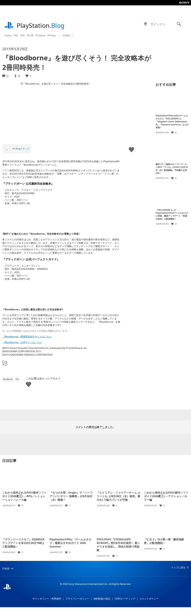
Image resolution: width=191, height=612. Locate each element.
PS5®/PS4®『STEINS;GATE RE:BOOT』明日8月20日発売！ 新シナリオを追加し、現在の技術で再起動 (118, 545)
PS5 (16, 35)
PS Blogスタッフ (20, 148)
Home (7, 35)
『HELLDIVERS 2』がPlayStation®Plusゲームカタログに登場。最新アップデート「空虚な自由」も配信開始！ (172, 214)
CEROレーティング (125, 598)
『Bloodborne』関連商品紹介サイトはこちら (26, 336)
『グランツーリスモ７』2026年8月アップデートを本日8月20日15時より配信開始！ (23, 543)
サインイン (157, 24)
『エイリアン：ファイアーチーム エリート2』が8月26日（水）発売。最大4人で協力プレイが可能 (118, 496)
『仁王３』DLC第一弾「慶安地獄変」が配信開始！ (164, 541)
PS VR (30, 35)
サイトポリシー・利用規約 (46, 598)
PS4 (22, 35)
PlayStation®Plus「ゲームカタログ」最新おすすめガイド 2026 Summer (70, 543)
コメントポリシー (149, 598)
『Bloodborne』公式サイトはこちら (22, 342)
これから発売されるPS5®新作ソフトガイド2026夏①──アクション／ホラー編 (166, 496)
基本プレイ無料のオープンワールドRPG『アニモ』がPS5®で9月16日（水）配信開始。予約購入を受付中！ (172, 168)
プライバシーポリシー (77, 598)
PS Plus (52, 35)
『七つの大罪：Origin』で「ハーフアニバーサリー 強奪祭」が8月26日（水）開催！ (71, 496)
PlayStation (40, 25)
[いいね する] (172, 132)
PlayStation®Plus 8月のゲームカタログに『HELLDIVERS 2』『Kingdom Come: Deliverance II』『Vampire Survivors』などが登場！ (172, 121)
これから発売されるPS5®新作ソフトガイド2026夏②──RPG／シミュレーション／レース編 (24, 496)
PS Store (40, 35)
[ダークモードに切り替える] (145, 24)
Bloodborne (8, 379)
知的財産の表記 (102, 598)
